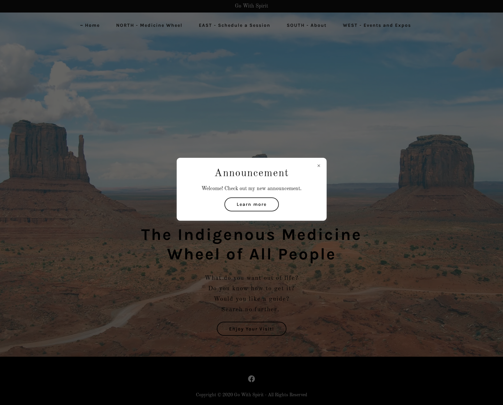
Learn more (252, 204)
